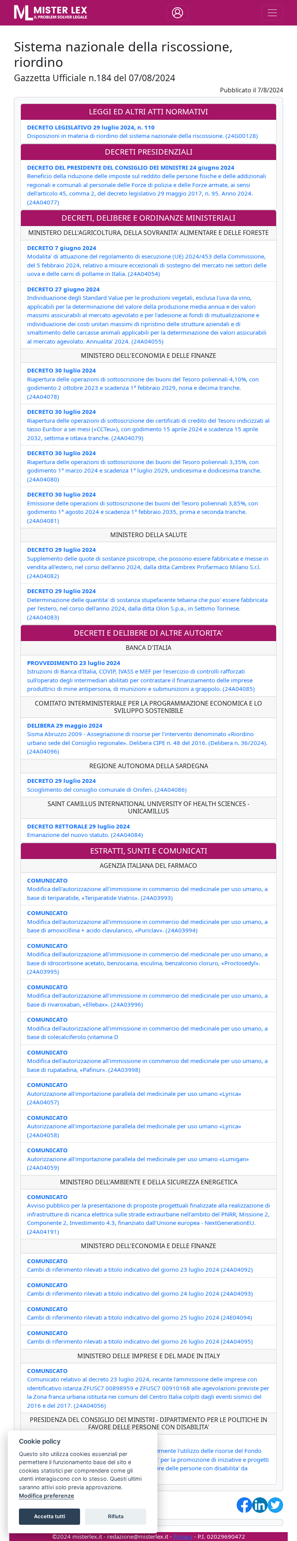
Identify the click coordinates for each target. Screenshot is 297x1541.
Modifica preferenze (46, 1495)
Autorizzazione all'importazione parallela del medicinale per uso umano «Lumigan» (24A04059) (138, 1158)
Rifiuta (116, 1516)
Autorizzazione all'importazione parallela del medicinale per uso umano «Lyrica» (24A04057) (134, 1093)
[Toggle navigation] (177, 12)
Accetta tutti (49, 1516)
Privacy (183, 1536)
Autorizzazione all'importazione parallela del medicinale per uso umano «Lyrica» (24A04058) (134, 1126)
